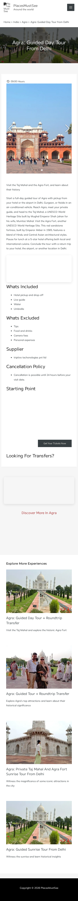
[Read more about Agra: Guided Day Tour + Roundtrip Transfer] (39, 590)
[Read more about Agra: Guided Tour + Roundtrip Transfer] (39, 666)
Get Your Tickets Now (55, 443)
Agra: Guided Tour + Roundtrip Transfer (37, 693)
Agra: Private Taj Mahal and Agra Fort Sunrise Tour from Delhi (36, 771)
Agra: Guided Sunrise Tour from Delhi (36, 849)
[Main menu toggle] (71, 7)
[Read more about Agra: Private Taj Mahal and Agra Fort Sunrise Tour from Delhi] (39, 742)
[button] (36, 170)
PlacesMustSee (25, 5)
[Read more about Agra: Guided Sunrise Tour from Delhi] (39, 822)
